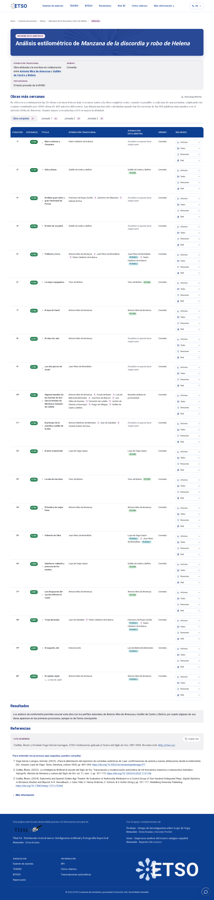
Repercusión (19, 879)
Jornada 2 (72, 118)
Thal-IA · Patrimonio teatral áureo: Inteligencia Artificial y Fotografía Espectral (60, 838)
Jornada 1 (49, 118)
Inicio (12, 21)
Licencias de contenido (90, 892)
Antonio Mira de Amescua (35, 71)
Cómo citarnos (139, 6)
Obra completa (23, 118)
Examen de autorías (53, 6)
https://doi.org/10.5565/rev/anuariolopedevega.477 (118, 764)
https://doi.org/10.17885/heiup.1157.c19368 (39, 785)
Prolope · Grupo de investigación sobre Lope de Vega (158, 828)
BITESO (88, 6)
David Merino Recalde (139, 892)
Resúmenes (105, 6)
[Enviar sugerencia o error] (205, 892)
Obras (42, 21)
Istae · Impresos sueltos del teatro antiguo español (157, 838)
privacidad (107, 892)
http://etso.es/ (166, 745)
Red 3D (121, 6)
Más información (163, 6)
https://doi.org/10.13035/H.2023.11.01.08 (129, 773)
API (63, 863)
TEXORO (74, 6)
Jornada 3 (95, 118)
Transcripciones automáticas (76, 874)
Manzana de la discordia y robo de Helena (68, 21)
